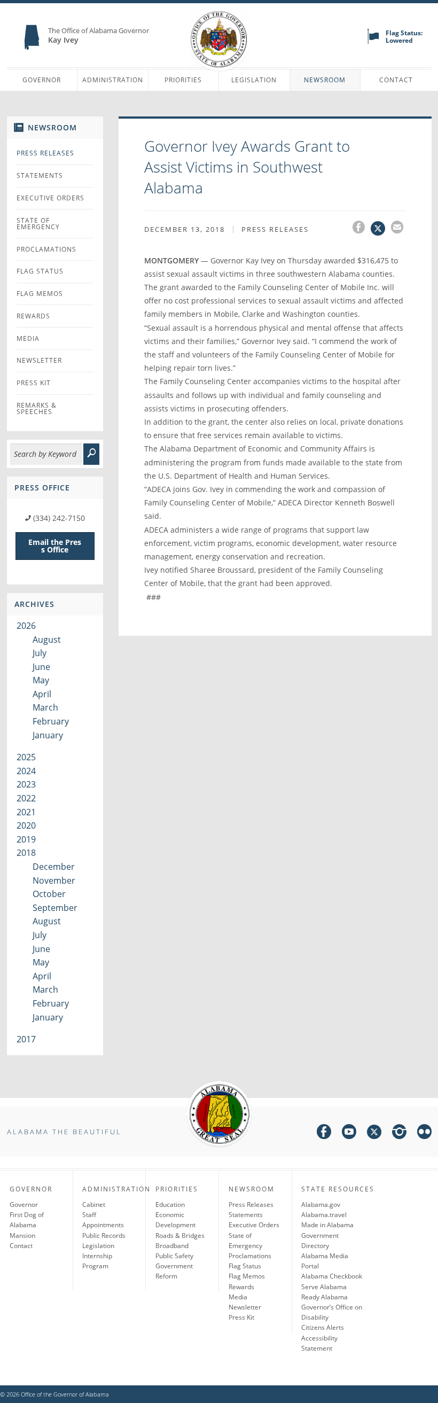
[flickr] (424, 1133)
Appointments (103, 1224)
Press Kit (34, 382)
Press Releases (45, 153)
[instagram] (399, 1133)
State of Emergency (38, 223)
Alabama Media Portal (324, 1261)
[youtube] (349, 1133)
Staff (89, 1214)
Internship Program (97, 1261)
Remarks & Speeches (37, 408)
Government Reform (174, 1271)
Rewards (33, 316)
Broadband (172, 1245)
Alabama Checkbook (331, 1276)
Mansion (22, 1235)
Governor (41, 79)
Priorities (183, 79)
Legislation (254, 79)
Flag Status (40, 271)
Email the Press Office (54, 546)
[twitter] (374, 1133)
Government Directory (320, 1240)
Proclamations (46, 249)
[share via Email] (398, 228)
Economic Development (175, 1219)
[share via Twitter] (381, 228)
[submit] (91, 454)
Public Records (104, 1235)
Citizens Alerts (322, 1327)
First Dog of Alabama (27, 1219)
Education (170, 1204)
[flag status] (373, 41)
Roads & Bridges (180, 1235)
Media (28, 338)
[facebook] (324, 1133)
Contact (396, 79)
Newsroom (325, 79)
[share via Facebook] (362, 228)
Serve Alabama (324, 1286)
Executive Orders (50, 197)
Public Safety (174, 1255)
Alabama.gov (320, 1204)
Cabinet (93, 1204)
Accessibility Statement (319, 1343)
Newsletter (39, 360)
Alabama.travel (324, 1214)
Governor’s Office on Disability (331, 1312)
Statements (40, 175)
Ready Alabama (324, 1296)
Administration (112, 79)
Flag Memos (40, 293)
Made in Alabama (327, 1224)
